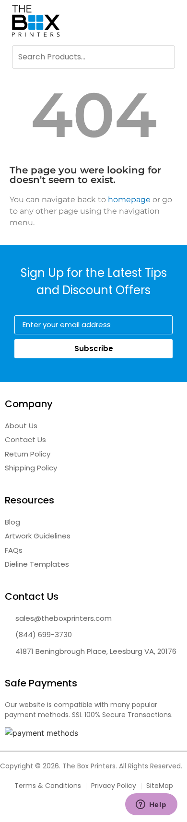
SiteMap (159, 785)
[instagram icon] (93, 808)
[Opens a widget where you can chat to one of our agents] (151, 805)
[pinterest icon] (108, 808)
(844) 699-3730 (43, 634)
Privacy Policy (113, 785)
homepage (129, 199)
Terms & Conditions (47, 785)
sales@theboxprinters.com (63, 618)
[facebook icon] (78, 808)
